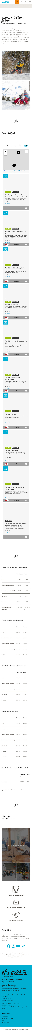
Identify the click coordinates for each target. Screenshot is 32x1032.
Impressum (5, 985)
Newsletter (5, 1016)
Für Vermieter (5, 1022)
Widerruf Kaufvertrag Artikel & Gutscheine (14, 988)
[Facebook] (8, 946)
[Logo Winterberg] (6, 2)
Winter (11, 6)
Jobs (3, 1020)
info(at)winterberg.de (7, 1000)
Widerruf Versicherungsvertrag (10, 990)
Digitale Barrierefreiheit (8, 987)
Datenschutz (12, 985)
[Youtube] (18, 946)
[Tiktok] (23, 946)
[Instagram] (13, 946)
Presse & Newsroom (7, 1018)
